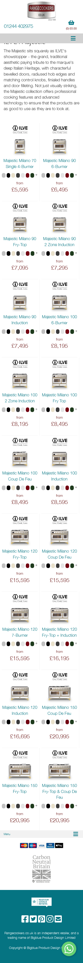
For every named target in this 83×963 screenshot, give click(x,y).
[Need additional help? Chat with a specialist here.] (69, 948)
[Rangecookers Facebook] (25, 920)
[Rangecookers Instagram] (50, 920)
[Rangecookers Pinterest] (42, 920)
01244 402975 (18, 26)
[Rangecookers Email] (58, 920)
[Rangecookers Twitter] (34, 920)
